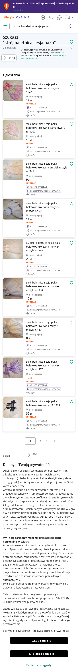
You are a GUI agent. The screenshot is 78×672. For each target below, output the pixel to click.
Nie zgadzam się (42, 653)
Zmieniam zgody (39, 665)
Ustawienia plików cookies (30, 616)
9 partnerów (63, 516)
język (34, 453)
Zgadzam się (42, 640)
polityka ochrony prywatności (51, 630)
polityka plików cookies (16, 630)
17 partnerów (65, 512)
